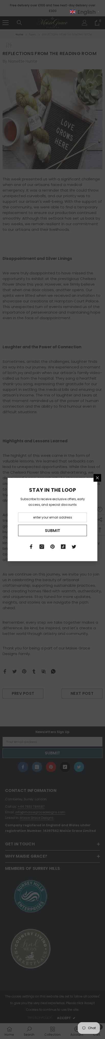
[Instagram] (41, 546)
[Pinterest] (52, 546)
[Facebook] (31, 546)
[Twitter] (74, 546)
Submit (52, 530)
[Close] (97, 478)
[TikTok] (63, 546)
